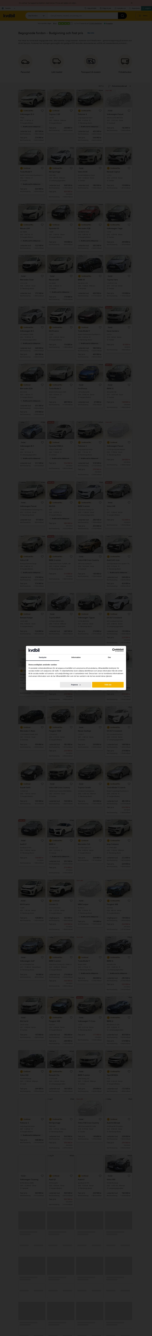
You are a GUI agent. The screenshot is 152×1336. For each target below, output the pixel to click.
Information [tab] (76, 657)
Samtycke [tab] (43, 657)
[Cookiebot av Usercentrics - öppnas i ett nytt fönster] (114, 650)
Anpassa (74, 685)
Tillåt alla (107, 685)
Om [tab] (109, 657)
